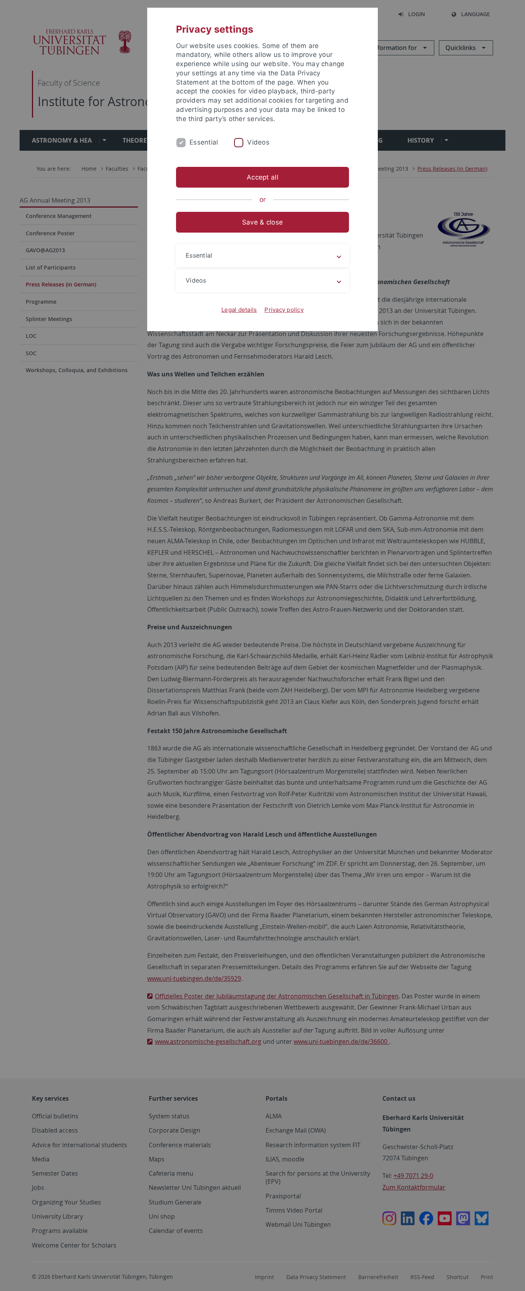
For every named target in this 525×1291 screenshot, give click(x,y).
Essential (203, 142)
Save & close (262, 222)
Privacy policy (284, 309)
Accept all (262, 177)
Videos (258, 142)
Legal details (239, 309)
